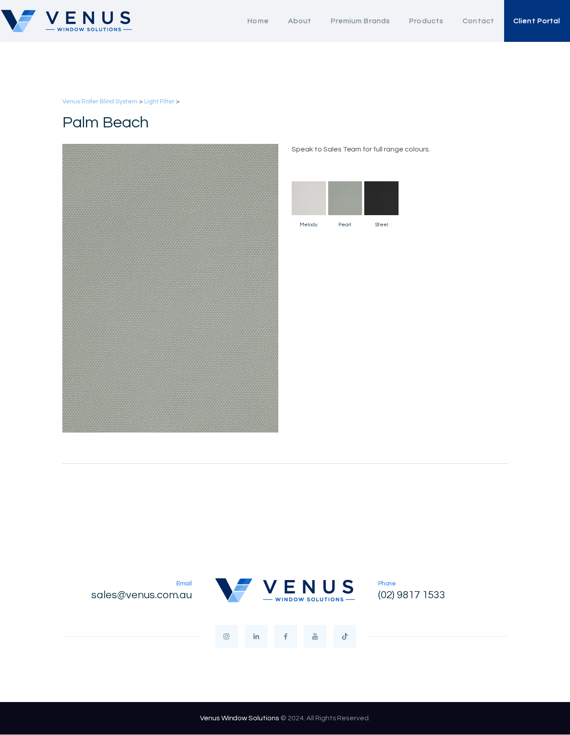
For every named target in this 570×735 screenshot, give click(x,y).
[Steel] (381, 198)
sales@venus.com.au (141, 594)
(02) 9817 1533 (412, 594)
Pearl (344, 225)
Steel (381, 225)
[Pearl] (345, 198)
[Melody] (309, 198)
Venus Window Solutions (239, 718)
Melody (309, 225)
